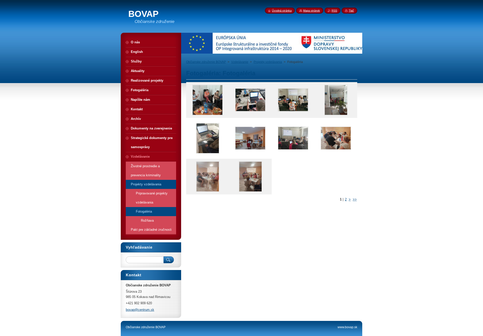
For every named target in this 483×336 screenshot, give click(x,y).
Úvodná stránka (282, 10)
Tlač (351, 10)
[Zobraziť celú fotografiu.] (207, 100)
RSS (334, 10)
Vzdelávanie (239, 61)
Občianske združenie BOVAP (206, 61)
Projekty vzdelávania (268, 61)
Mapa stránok (311, 10)
